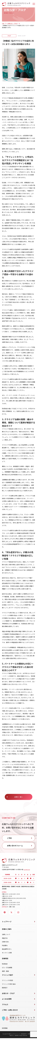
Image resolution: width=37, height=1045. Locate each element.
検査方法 (4, 938)
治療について (6, 934)
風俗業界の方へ (7, 949)
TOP (3, 23)
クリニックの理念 (7, 980)
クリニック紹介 (7, 975)
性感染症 (4, 964)
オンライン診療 (7, 953)
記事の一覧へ (18, 797)
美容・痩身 (5, 971)
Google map (27, 869)
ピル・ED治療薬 (7, 967)
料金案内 (4, 945)
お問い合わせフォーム (15, 845)
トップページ (6, 921)
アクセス (5, 1004)
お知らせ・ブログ (12, 23)
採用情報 (4, 1028)
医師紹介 (4, 988)
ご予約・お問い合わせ (10, 1010)
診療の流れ (5, 942)
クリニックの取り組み (9, 984)
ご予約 (9, 838)
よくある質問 (6, 999)
